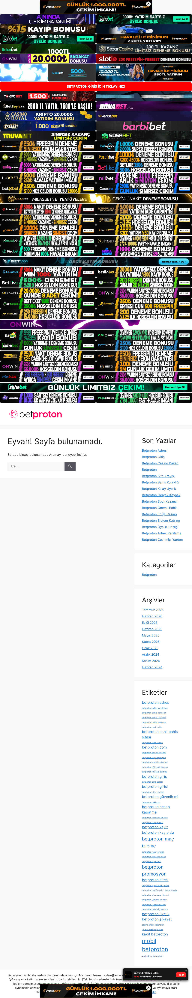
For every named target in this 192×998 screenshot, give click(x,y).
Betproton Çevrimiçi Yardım (162, 540)
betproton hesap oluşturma (155, 817)
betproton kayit (155, 827)
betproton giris (154, 776)
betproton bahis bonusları (154, 713)
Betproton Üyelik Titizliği (160, 527)
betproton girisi (155, 786)
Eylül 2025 (150, 622)
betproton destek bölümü (154, 752)
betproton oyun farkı (151, 861)
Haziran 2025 (152, 629)
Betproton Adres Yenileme (161, 533)
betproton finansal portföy (154, 772)
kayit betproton (155, 934)
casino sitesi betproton (153, 925)
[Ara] (70, 466)
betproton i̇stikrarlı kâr (152, 822)
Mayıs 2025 (150, 635)
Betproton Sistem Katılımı (161, 520)
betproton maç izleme (158, 842)
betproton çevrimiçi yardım (155, 909)
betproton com (154, 747)
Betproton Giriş (153, 457)
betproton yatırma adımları (154, 900)
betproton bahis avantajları (155, 708)
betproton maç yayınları (153, 852)
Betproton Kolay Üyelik (159, 489)
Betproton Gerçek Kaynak (161, 495)
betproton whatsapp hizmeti (155, 895)
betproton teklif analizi (153, 890)
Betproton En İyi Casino (159, 514)
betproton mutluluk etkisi (154, 856)
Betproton (149, 469)
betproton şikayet (157, 919)
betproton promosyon (154, 870)
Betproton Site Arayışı (158, 476)
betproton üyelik (156, 914)
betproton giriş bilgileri (153, 792)
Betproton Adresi (154, 450)
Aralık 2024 (150, 654)
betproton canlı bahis (152, 727)
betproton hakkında (151, 802)
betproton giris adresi (152, 782)
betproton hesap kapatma (156, 809)
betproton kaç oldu (158, 832)
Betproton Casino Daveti (160, 463)
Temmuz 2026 (153, 610)
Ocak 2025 (150, 648)
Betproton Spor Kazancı (159, 501)
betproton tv (171, 890)
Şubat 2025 (151, 642)
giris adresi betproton (152, 929)
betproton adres (155, 702)
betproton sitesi (155, 880)
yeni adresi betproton (152, 956)
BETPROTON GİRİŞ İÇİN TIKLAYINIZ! (96, 86)
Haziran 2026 (152, 616)
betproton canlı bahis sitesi (160, 734)
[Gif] (96, 198)
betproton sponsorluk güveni (155, 885)
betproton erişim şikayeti (154, 757)
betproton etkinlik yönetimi (154, 762)
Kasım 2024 (151, 661)
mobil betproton (155, 945)
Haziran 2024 (152, 667)
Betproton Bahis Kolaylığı (160, 482)
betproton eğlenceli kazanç (155, 767)
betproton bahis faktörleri (154, 717)
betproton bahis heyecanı (154, 722)
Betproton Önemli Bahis (159, 508)
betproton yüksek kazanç (154, 904)
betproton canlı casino (152, 742)
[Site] (48, 146)
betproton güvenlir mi (160, 797)
